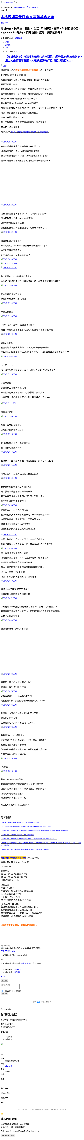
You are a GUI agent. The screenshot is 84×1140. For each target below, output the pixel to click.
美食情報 (18, 38)
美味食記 (17, 970)
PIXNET (25, 1109)
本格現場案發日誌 (8, 951)
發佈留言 (4, 994)
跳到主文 (4, 23)
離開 (12, 1135)
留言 (28, 963)
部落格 (7, 45)
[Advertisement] (42, 182)
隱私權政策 (54, 1109)
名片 (7, 47)
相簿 (7, 42)
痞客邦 (23, 963)
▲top (3, 976)
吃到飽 (17, 972)
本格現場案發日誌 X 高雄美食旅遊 (27, 17)
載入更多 (4, 980)
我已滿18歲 (5, 1135)
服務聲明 (63, 1109)
